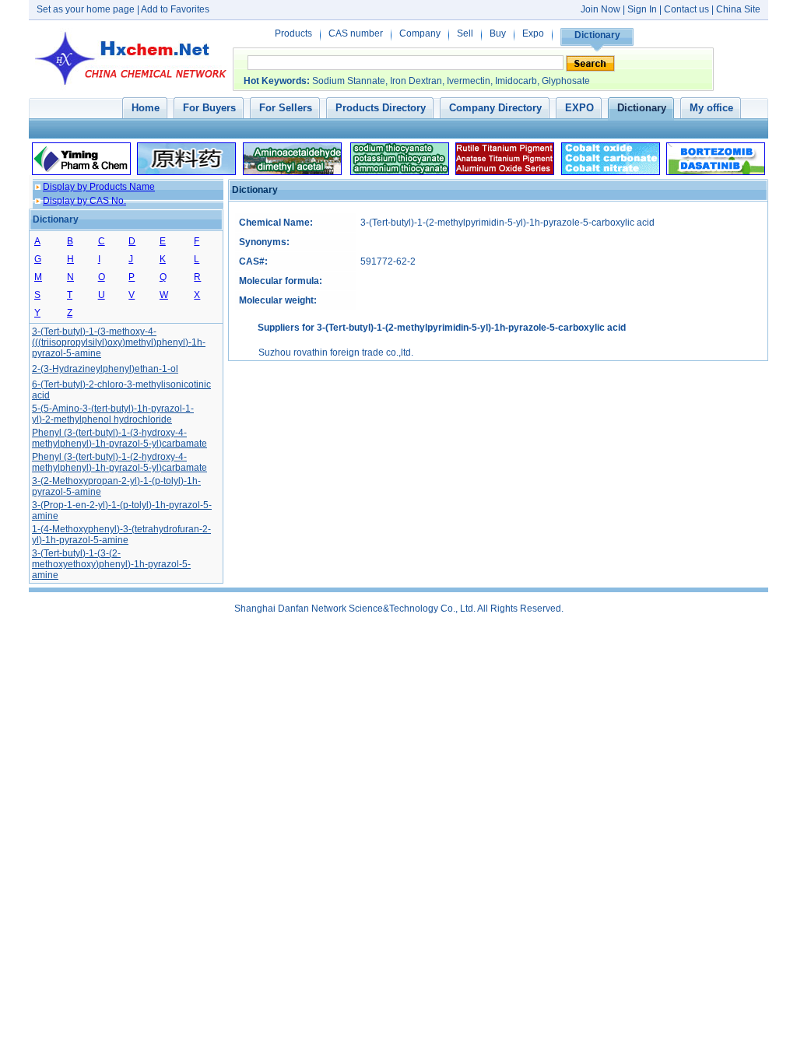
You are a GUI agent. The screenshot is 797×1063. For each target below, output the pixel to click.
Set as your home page (86, 9)
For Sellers (285, 108)
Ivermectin (468, 80)
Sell (465, 33)
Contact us (686, 9)
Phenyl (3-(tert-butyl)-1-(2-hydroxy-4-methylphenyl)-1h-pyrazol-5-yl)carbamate (119, 462)
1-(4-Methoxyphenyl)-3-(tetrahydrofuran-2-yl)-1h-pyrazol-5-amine (121, 535)
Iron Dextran (416, 80)
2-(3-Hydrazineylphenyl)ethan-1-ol (105, 368)
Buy (498, 33)
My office (711, 108)
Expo (533, 33)
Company (420, 33)
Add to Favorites (175, 9)
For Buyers (209, 108)
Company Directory (495, 108)
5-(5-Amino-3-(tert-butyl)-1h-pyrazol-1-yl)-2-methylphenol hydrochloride (113, 414)
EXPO (579, 108)
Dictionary (597, 35)
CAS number (355, 33)
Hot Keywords (275, 80)
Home (146, 108)
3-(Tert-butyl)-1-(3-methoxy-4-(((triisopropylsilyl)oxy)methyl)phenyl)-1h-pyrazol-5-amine (118, 342)
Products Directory (380, 108)
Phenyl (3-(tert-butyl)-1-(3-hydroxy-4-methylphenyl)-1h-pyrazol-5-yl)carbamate (119, 438)
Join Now (600, 9)
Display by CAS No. (84, 200)
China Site (738, 9)
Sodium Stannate (348, 80)
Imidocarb (516, 80)
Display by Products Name (99, 186)
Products (293, 33)
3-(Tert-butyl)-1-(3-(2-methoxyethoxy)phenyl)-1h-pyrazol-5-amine (111, 564)
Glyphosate (566, 80)
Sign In (643, 9)
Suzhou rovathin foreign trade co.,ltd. (335, 352)
